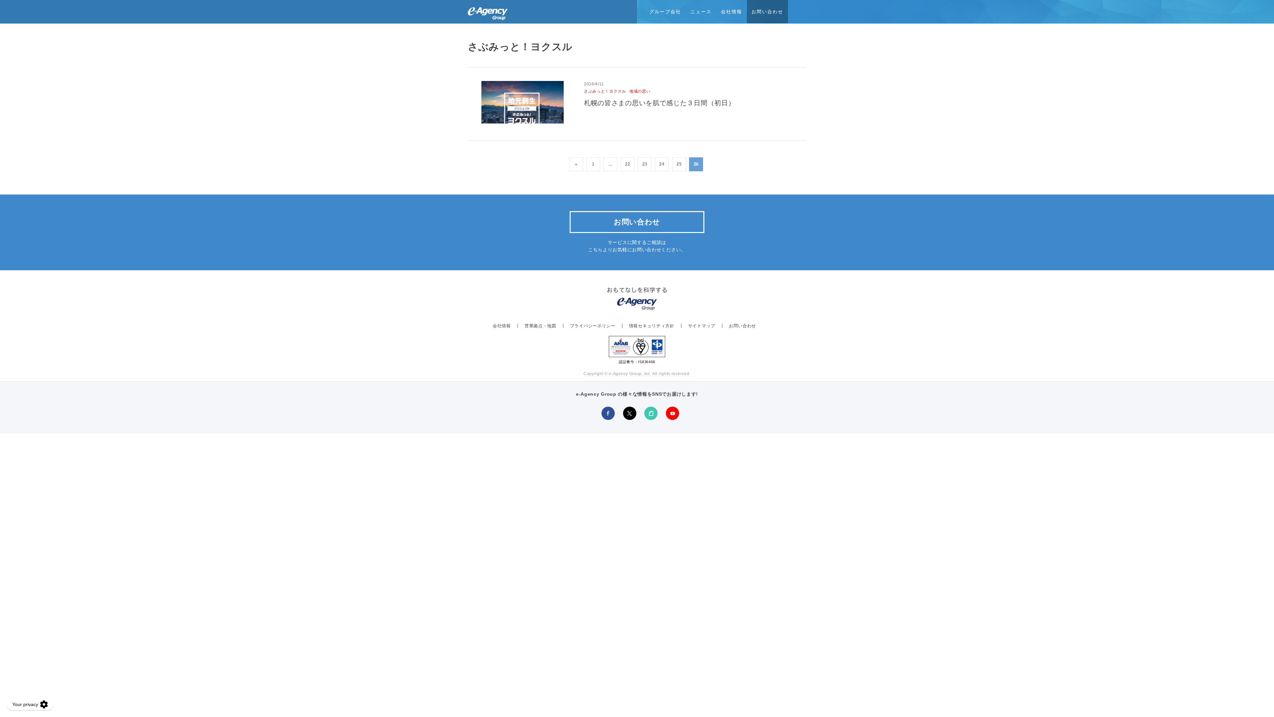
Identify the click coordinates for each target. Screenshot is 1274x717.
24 (661, 164)
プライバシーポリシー (592, 326)
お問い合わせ (767, 11)
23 (644, 164)
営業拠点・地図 (540, 326)
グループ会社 (665, 11)
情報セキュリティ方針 (651, 326)
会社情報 (731, 11)
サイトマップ (701, 326)
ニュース (701, 11)
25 (678, 164)
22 (627, 164)
